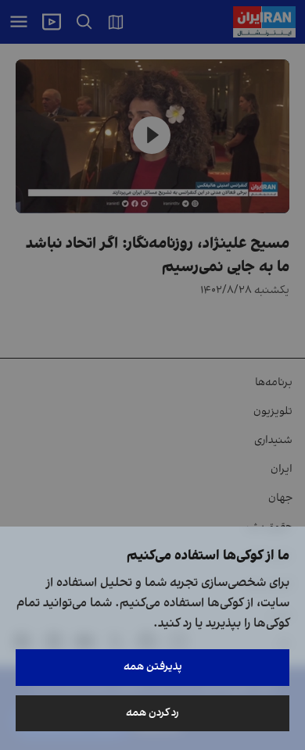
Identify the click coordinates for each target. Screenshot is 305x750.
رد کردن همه (152, 713)
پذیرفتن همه (153, 667)
